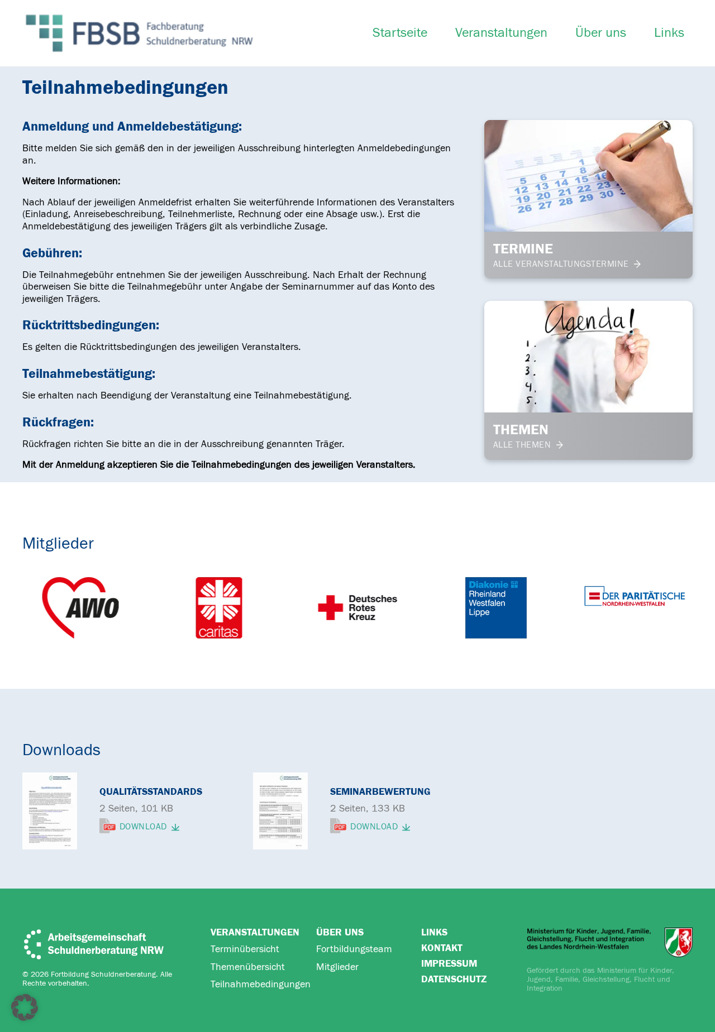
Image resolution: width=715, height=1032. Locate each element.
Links (669, 33)
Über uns (600, 33)
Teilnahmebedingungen (261, 984)
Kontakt (442, 948)
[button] (24, 1007)
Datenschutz (454, 979)
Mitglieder (337, 967)
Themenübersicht (248, 967)
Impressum (449, 963)
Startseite (400, 33)
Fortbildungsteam (354, 949)
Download (143, 827)
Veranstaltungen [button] (501, 33)
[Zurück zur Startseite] (139, 33)
